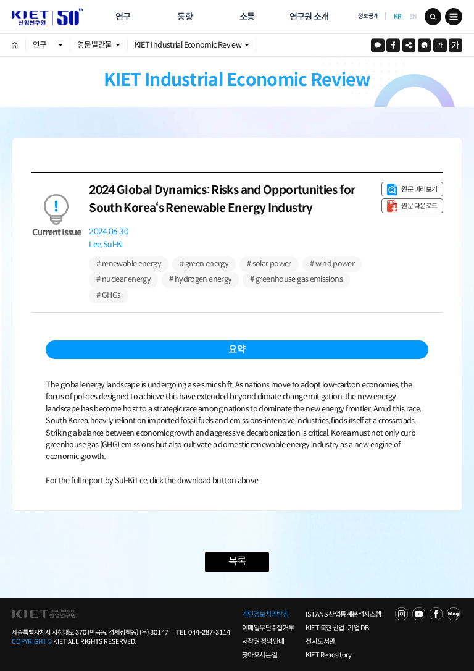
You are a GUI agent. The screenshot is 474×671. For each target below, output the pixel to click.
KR (398, 16)
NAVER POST (453, 613)
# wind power (332, 264)
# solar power (269, 264)
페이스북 (393, 45)
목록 (237, 561)
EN (413, 16)
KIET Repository (328, 655)
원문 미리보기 (419, 189)
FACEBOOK (436, 613)
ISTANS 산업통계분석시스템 (343, 614)
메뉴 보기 (453, 16)
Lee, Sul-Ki (105, 245)
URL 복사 (409, 45)
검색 (433, 16)
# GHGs (108, 295)
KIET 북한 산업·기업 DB (337, 627)
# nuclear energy (123, 279)
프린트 (424, 45)
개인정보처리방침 (265, 614)
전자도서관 (320, 641)
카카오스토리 (378, 45)
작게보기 (440, 45)
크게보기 (455, 45)
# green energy (204, 264)
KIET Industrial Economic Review (188, 45)
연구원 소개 (309, 16)
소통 (247, 16)
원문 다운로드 (419, 205)
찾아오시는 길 (260, 655)
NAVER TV (401, 613)
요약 (237, 349)
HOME (15, 45)
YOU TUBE (418, 613)
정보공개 (368, 16)
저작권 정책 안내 (263, 641)
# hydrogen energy (200, 279)
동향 (185, 16)
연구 (123, 16)
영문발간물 (94, 45)
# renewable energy (128, 264)
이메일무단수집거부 (268, 627)
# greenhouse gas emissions (296, 279)
